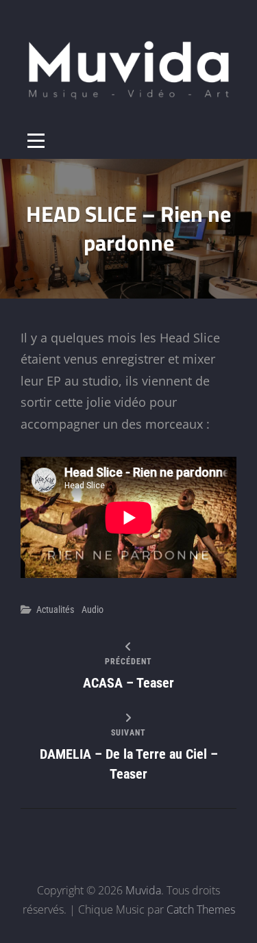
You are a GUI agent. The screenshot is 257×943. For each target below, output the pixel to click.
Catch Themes (201, 909)
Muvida (143, 890)
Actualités (55, 609)
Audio (92, 609)
